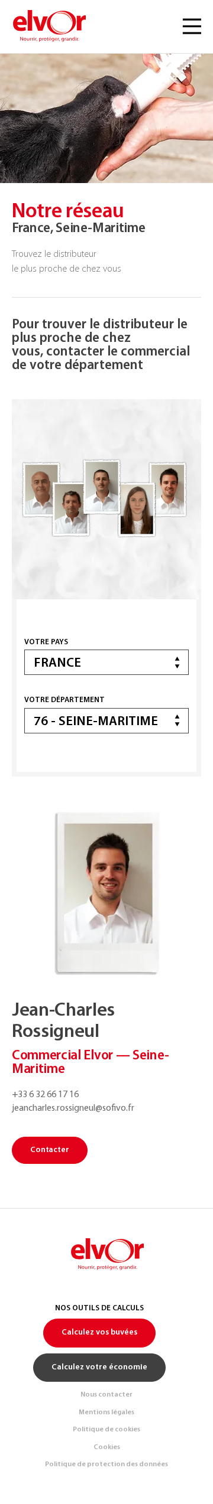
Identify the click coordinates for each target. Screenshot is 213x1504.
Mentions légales (106, 1412)
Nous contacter (106, 1394)
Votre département (64, 700)
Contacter (49, 1150)
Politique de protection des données (106, 1464)
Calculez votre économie (99, 1367)
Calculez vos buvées (99, 1332)
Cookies (106, 1447)
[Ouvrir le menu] (191, 26)
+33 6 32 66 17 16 (45, 1095)
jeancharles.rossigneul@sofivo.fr (73, 1108)
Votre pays (46, 642)
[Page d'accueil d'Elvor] (49, 26)
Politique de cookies (106, 1429)
